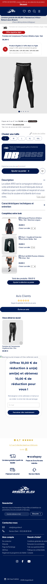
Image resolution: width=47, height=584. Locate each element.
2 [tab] (21, 111)
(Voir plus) (41, 196)
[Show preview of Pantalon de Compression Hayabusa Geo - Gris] (21, 343)
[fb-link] (22, 561)
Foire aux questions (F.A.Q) (35, 547)
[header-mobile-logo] (11, 12)
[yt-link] (27, 561)
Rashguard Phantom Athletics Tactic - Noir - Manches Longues (30, 219)
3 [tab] (23, 111)
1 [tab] (19, 111)
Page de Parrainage (8, 547)
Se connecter (6, 541)
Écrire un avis (23, 309)
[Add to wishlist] (42, 171)
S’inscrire (5, 544)
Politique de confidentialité (36, 550)
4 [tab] (26, 111)
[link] (23, 152)
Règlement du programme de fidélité (14, 553)
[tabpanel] (23, 85)
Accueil (4, 27)
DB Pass (5, 550)
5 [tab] (28, 111)
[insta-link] (16, 561)
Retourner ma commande (36, 544)
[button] (39, 11)
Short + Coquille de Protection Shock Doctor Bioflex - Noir (30, 238)
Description (8, 180)
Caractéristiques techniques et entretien (18, 205)
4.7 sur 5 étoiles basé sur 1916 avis (23, 445)
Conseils (30, 553)
